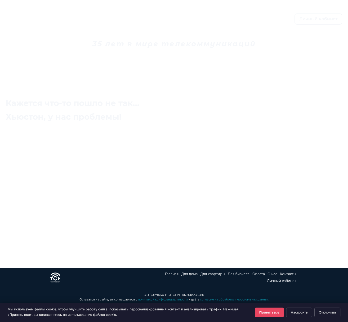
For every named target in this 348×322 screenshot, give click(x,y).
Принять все (269, 312)
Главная (104, 19)
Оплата (166, 19)
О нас (272, 274)
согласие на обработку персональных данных (234, 299)
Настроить (299, 312)
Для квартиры (212, 274)
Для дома (189, 274)
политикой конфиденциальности (163, 299)
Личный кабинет (318, 19)
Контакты (241, 19)
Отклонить (327, 312)
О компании (202, 19)
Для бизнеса (239, 274)
